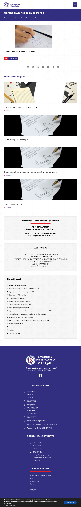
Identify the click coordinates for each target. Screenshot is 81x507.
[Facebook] (40, 375)
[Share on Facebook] (23, 67)
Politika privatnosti (9, 505)
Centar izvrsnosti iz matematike (20, 304)
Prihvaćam (70, 502)
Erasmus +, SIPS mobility (17, 295)
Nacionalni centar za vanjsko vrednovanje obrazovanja (27, 314)
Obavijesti (13, 58)
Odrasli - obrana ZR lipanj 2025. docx (19, 52)
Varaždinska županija (16, 323)
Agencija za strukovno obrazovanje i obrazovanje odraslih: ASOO (31, 311)
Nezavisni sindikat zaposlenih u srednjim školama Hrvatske (29, 320)
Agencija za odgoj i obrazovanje (19, 308)
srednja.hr (12, 330)
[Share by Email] (48, 67)
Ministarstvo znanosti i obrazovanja (21, 317)
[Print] (53, 67)
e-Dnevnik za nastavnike (17, 285)
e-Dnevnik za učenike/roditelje (19, 301)
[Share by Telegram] (43, 67)
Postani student (14, 333)
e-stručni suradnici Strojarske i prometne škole (24, 288)
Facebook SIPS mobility (17, 298)
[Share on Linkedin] (33, 67)
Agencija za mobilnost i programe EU (21, 292)
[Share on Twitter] (28, 67)
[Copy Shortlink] (58, 67)
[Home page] (4, 17)
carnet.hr (12, 327)
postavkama (7, 503)
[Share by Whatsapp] (38, 67)
